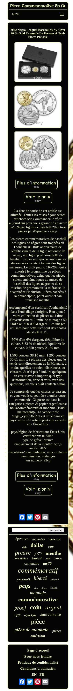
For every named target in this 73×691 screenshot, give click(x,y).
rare (51, 546)
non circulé (23, 579)
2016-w (58, 558)
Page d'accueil (38, 650)
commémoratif (38, 570)
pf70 (17, 615)
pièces (56, 631)
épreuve (21, 538)
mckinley (38, 539)
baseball (37, 558)
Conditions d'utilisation (37, 668)
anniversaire (50, 614)
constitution (21, 558)
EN (34, 674)
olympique (30, 615)
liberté (40, 578)
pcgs (24, 585)
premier (55, 579)
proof (20, 608)
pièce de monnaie (31, 629)
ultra (36, 588)
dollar (37, 545)
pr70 (38, 554)
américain (38, 636)
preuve (23, 552)
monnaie (38, 592)
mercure (54, 539)
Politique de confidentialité (38, 662)
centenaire (31, 563)
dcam (44, 588)
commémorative (38, 599)
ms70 (47, 563)
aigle (24, 547)
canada (53, 587)
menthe (53, 553)
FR (42, 674)
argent (53, 607)
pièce (38, 621)
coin (35, 607)
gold (48, 558)
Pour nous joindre (38, 656)
